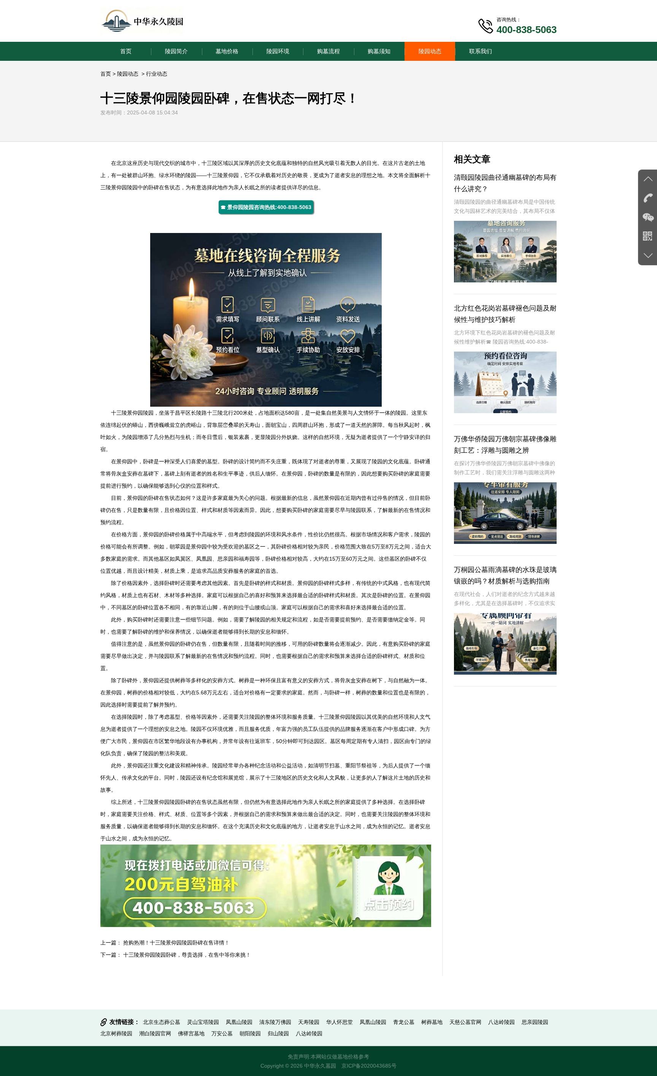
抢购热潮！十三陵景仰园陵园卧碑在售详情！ (176, 943)
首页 (126, 51)
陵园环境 (278, 51)
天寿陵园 (308, 1022)
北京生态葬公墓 (161, 1022)
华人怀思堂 (339, 1022)
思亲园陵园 (535, 1022)
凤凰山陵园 (239, 1022)
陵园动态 (430, 51)
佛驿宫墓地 (191, 1033)
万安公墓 (222, 1033)
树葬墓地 (432, 1022)
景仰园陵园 (124, 187)
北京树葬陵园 (116, 1033)
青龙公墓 (403, 1022)
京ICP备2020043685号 (369, 1066)
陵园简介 (176, 51)
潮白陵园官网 (155, 1033)
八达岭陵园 (501, 1022)
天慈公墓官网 (465, 1022)
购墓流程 (328, 51)
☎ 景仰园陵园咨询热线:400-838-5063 (266, 207)
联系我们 (480, 51)
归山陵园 (278, 1033)
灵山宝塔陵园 (203, 1022)
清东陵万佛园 (275, 1022)
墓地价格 (227, 51)
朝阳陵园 (250, 1033)
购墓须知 (379, 51)
